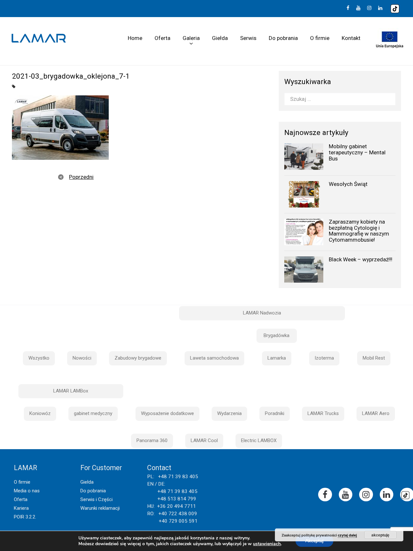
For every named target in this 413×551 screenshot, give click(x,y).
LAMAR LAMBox (70, 391)
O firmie (319, 38)
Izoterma (324, 358)
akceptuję (380, 535)
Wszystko (38, 358)
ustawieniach (267, 544)
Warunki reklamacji (100, 508)
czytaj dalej (347, 535)
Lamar (38, 38)
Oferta (162, 38)
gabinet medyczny (93, 413)
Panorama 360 (151, 440)
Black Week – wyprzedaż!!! (360, 259)
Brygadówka (276, 335)
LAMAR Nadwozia (262, 313)
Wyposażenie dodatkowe (167, 413)
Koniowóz (40, 413)
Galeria (191, 38)
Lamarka (276, 358)
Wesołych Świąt (348, 184)
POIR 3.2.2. (25, 517)
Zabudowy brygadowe (138, 358)
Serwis (248, 38)
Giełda (220, 38)
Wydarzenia (229, 413)
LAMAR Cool (204, 440)
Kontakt (351, 38)
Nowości (82, 358)
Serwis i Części (96, 499)
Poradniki (274, 413)
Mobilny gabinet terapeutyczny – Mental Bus (357, 152)
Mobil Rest (374, 358)
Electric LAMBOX (259, 440)
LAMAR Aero (375, 413)
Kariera (21, 508)
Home (135, 38)
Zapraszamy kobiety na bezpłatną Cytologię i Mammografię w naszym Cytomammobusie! (359, 230)
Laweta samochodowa (214, 358)
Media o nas (27, 491)
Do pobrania (283, 38)
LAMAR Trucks (323, 413)
